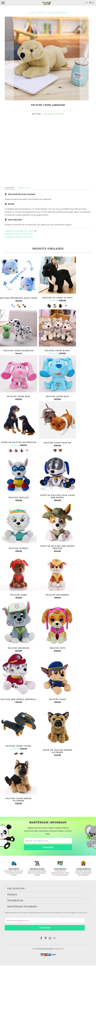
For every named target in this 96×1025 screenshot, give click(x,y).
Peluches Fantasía (45, 949)
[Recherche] (87, 3)
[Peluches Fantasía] (47, 4)
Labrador (18, 237)
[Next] (84, 59)
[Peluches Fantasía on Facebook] (41, 938)
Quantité (48, 133)
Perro (25, 237)
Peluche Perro (27, 234)
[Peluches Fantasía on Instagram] (50, 938)
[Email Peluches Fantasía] (54, 938)
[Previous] (9, 59)
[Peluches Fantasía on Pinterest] (46, 938)
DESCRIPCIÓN (23, 188)
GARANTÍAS (9, 188)
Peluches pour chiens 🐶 (26, 231)
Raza (31, 237)
